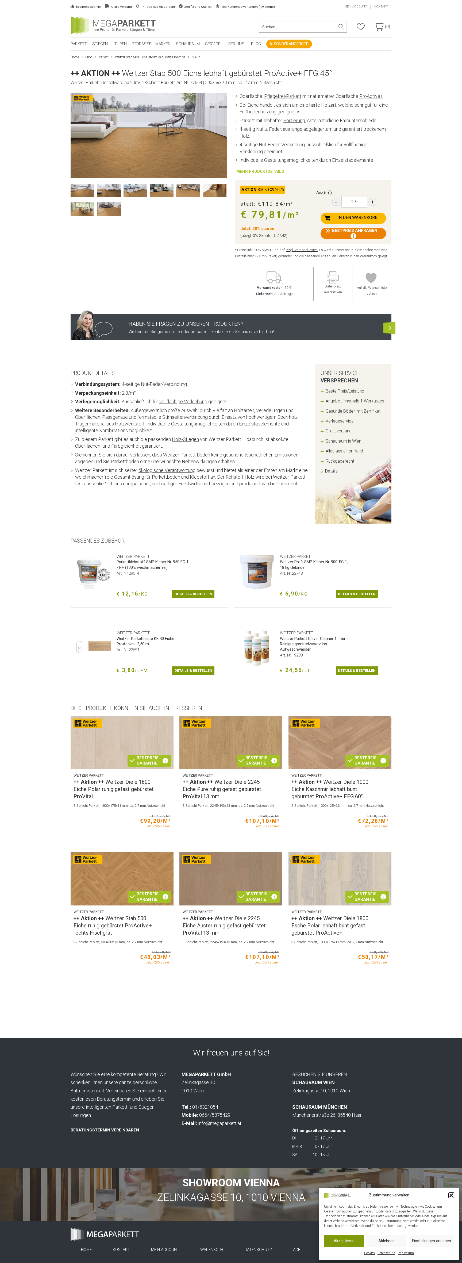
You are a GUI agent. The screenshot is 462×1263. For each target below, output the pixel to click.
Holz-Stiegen (185, 439)
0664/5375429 (214, 1115)
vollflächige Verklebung (183, 401)
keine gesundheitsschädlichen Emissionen (254, 455)
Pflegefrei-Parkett (282, 96)
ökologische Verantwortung (166, 470)
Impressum (406, 1253)
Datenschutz (386, 1253)
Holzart (328, 105)
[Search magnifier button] (341, 26)
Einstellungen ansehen (431, 1240)
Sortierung (294, 120)
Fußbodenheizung (258, 111)
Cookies (369, 1253)
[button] (451, 1195)
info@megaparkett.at (219, 1123)
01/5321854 (205, 1107)
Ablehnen (386, 1240)
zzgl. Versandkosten (302, 250)
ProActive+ (371, 96)
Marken (163, 43)
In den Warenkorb (357, 217)
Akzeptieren (344, 1240)
